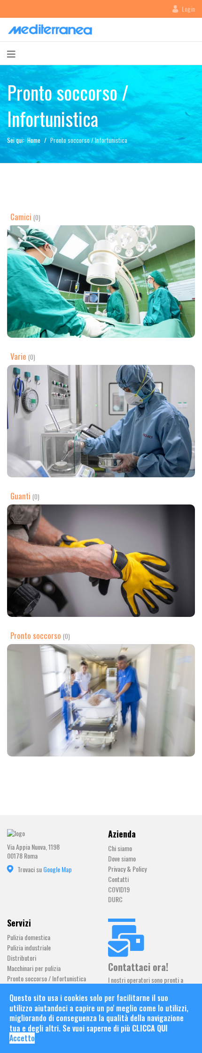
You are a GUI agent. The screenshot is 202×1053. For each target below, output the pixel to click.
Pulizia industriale (29, 947)
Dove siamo (122, 858)
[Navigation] (11, 53)
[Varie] (101, 421)
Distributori (21, 958)
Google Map (57, 869)
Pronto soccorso (35, 635)
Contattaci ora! (138, 967)
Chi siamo (120, 848)
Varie (18, 356)
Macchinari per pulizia (34, 968)
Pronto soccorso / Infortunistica (46, 978)
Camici (20, 216)
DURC (115, 899)
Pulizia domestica (28, 937)
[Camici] (101, 281)
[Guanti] (101, 560)
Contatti (118, 879)
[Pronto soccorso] (101, 700)
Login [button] (188, 9)
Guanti (20, 496)
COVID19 (119, 889)
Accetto (22, 1038)
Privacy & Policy (127, 869)
